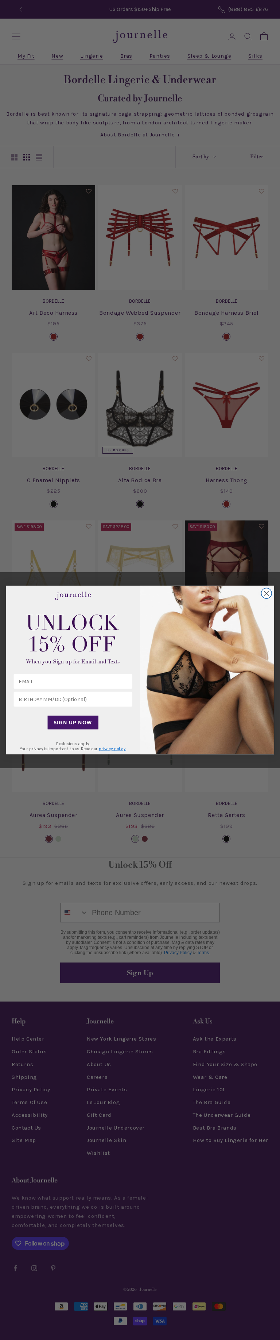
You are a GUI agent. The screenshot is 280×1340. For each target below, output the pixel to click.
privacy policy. (112, 748)
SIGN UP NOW (73, 722)
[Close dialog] (266, 593)
